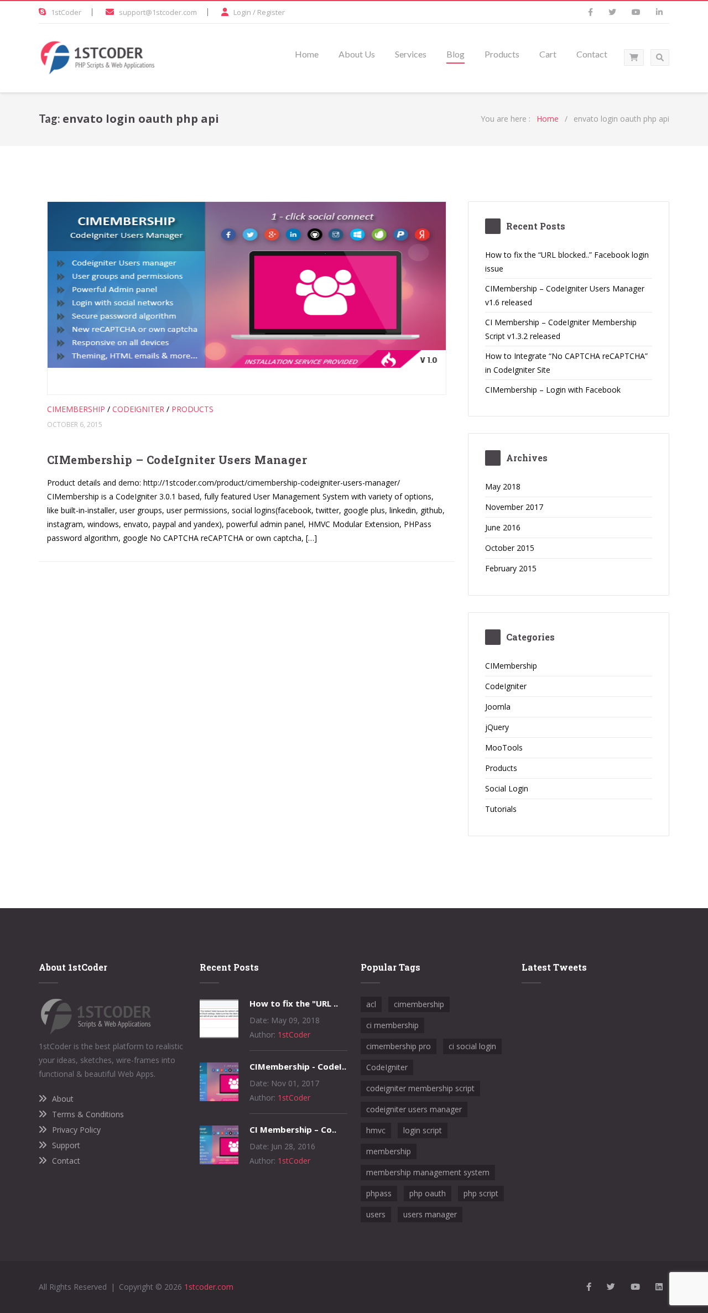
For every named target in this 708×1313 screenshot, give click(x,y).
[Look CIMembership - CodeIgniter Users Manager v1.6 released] (219, 1098)
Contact (66, 1160)
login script (422, 1130)
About (63, 1098)
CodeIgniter (138, 409)
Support (66, 1145)
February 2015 (511, 568)
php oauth (427, 1193)
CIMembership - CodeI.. (297, 1066)
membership (388, 1151)
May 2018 (502, 486)
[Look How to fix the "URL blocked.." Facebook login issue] (219, 1035)
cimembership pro (398, 1046)
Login (242, 12)
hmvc (376, 1130)
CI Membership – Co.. (292, 1129)
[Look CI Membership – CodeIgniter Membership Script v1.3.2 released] (219, 1161)
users (376, 1214)
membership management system (428, 1172)
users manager (430, 1214)
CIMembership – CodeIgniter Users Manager (177, 459)
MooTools (504, 747)
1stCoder (66, 12)
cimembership (419, 1004)
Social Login (506, 788)
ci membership (392, 1025)
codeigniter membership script (420, 1088)
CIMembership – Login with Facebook (553, 389)
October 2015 (509, 548)
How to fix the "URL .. (293, 1003)
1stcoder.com (208, 1286)
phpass (379, 1193)
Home (548, 118)
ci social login (472, 1046)
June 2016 (502, 527)
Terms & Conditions (88, 1114)
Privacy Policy (76, 1129)
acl (371, 1004)
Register (271, 12)
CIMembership (76, 409)
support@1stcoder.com (158, 12)
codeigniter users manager (414, 1109)
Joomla (498, 706)
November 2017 (514, 507)
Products (192, 409)
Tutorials (501, 809)
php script (481, 1193)
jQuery (497, 727)
